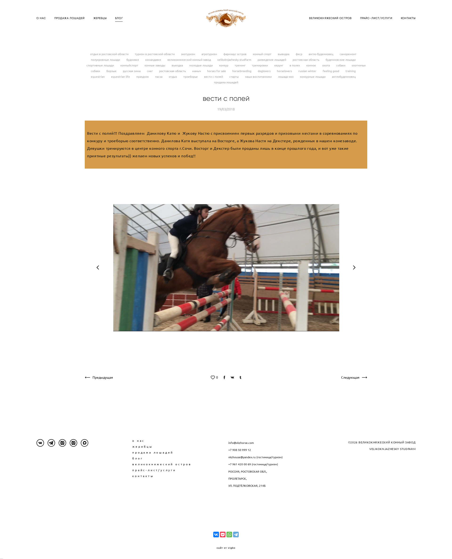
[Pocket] (223, 534)
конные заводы (155, 65)
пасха (159, 76)
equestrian (98, 76)
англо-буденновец (321, 54)
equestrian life (121, 76)
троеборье (190, 76)
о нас (138, 440)
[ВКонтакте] (216, 534)
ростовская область (306, 59)
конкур (224, 65)
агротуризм (210, 54)
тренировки (260, 65)
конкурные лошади (313, 76)
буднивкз (133, 59)
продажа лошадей (226, 82)
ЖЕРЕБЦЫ (100, 18)
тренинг (240, 65)
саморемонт (348, 54)
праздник (142, 76)
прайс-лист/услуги (154, 470)
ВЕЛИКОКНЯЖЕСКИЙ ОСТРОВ (330, 18)
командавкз (153, 59)
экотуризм (188, 54)
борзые (111, 71)
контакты (143, 476)
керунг (279, 65)
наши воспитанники (258, 76)
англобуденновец (344, 76)
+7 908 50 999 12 (239, 450)
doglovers (264, 71)
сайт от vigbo (226, 548)
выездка (178, 65)
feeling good (331, 71)
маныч (197, 71)
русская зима (132, 71)
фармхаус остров (235, 54)
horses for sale (217, 71)
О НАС (41, 18)
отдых (173, 76)
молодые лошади (201, 65)
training (351, 71)
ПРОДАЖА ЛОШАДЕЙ (69, 18)
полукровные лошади (106, 59)
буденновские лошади (341, 59)
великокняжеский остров (162, 464)
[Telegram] (236, 534)
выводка (284, 54)
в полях (295, 65)
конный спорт (262, 54)
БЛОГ (119, 18)
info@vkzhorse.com (241, 443)
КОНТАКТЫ (408, 18)
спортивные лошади (100, 65)
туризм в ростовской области (155, 54)
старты (234, 76)
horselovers (285, 71)
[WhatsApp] (229, 534)
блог (137, 458)
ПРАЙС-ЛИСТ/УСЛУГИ (376, 18)
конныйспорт (129, 65)
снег (150, 71)
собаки (341, 65)
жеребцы (142, 446)
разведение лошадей (272, 59)
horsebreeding (242, 71)
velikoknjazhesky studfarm (234, 59)
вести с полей (214, 76)
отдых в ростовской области (109, 54)
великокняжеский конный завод (189, 59)
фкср (299, 54)
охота (326, 65)
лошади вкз (286, 76)
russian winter (307, 71)
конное (311, 65)
